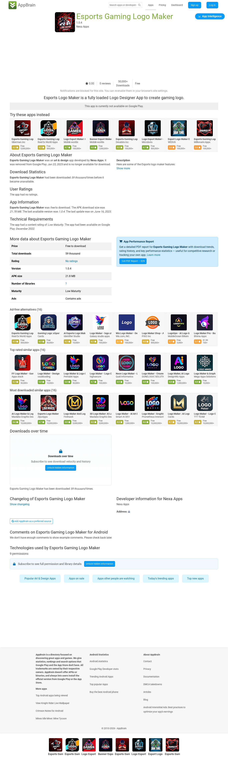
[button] (167, 512)
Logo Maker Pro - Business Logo (205, 333)
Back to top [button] (219, 726)
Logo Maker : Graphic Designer (153, 414)
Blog (145, 699)
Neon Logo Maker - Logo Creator (127, 373)
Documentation (151, 676)
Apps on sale (76, 578)
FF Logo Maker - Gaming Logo (22, 373)
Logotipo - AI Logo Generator (179, 333)
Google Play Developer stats (104, 669)
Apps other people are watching (116, 578)
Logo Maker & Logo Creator (74, 373)
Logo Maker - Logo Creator (100, 373)
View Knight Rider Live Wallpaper (52, 703)
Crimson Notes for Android (49, 710)
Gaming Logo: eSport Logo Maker (48, 333)
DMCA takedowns (152, 684)
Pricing (162, 5)
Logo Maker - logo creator (100, 333)
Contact (147, 661)
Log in (212, 5)
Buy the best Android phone (104, 692)
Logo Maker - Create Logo (153, 373)
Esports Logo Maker (48, 414)
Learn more (153, 255)
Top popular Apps (99, 684)
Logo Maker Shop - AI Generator (153, 333)
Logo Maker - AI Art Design (127, 414)
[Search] (139, 5)
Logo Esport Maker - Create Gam (153, 139)
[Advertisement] (110, 56)
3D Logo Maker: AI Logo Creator (100, 414)
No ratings (71, 261)
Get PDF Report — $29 (133, 261)
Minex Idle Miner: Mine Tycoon (51, 718)
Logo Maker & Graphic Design (205, 373)
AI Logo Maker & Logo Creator (22, 414)
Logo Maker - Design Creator (48, 373)
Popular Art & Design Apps (40, 578)
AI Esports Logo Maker (74, 333)
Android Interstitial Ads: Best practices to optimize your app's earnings (164, 709)
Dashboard (177, 5)
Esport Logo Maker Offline (179, 139)
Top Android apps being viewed (52, 695)
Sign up (194, 5)
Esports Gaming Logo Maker (22, 139)
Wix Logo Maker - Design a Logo (127, 333)
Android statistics (99, 661)
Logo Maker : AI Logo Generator (179, 414)
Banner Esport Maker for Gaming (100, 139)
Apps (150, 5)
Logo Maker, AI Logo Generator (179, 373)
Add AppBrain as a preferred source (32, 521)
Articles (147, 692)
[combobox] (123, 5)
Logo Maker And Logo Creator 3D (74, 414)
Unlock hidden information (60, 467)
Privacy (147, 669)
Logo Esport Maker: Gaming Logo (74, 139)
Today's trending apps (161, 578)
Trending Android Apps (101, 676)
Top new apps (195, 578)
